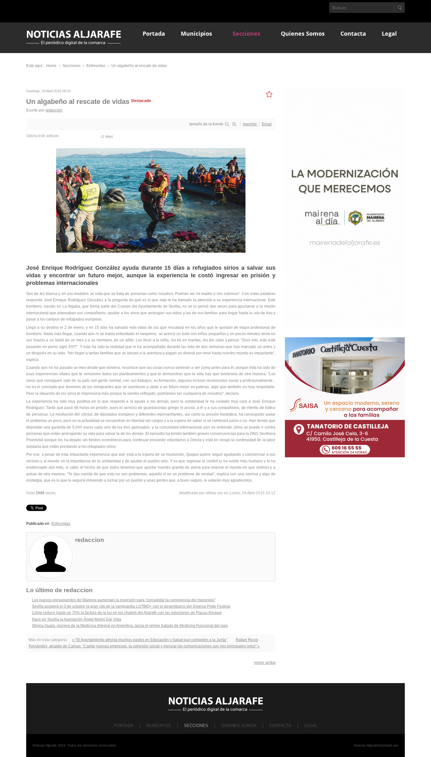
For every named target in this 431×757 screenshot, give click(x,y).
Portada (123, 725)
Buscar (399, 7)
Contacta (280, 725)
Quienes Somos (239, 725)
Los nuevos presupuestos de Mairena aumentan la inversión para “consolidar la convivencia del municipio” (124, 600)
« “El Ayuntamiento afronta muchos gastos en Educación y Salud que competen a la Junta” (149, 640)
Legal (310, 725)
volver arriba (264, 662)
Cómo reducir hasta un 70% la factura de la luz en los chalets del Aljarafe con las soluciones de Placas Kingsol (126, 612)
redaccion (53, 110)
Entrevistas (60, 523)
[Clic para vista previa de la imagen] (150, 200)
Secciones (196, 725)
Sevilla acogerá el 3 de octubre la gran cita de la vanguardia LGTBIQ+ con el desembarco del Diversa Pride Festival (131, 606)
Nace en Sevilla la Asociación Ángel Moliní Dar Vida (76, 619)
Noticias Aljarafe (366, 745)
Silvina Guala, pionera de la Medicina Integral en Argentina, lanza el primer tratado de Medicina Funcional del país (130, 625)
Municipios (158, 725)
